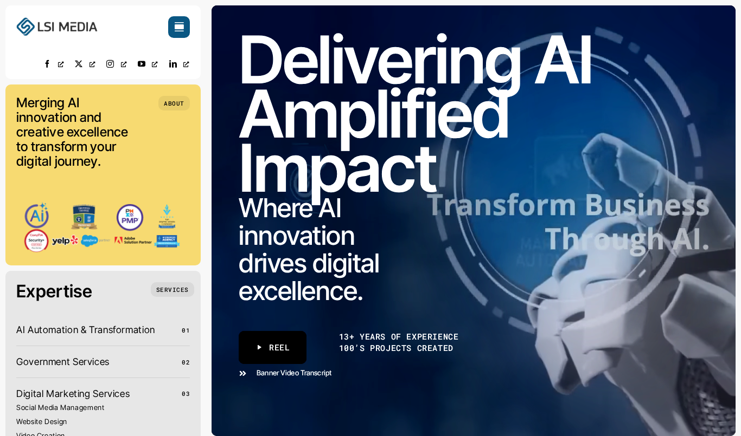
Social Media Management (60, 407)
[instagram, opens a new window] (116, 64)
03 (186, 393)
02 (186, 362)
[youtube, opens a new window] (148, 64)
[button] (174, 103)
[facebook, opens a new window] (53, 64)
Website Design (41, 421)
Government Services (63, 361)
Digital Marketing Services (73, 393)
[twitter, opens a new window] (85, 64)
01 (186, 330)
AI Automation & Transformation (85, 329)
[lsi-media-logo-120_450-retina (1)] (57, 21)
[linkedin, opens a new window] (179, 64)
